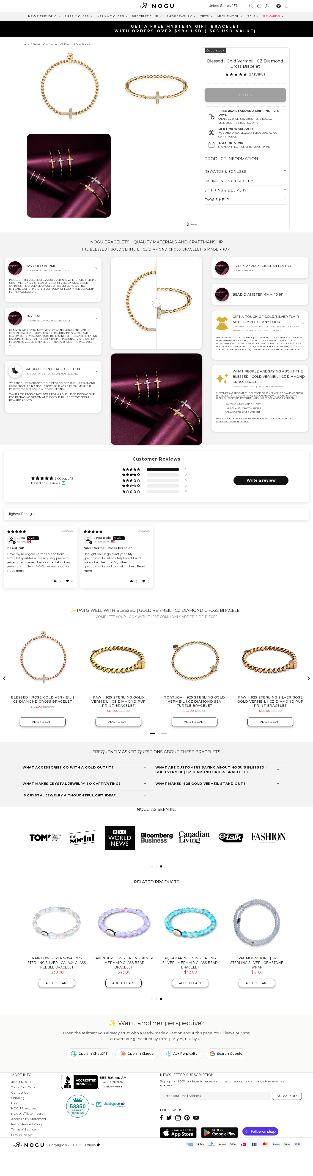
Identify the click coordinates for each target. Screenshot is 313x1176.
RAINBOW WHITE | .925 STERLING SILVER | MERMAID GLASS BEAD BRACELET (56, 962)
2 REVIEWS (257, 74)
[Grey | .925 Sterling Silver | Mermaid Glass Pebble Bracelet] (190, 922)
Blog (14, 1103)
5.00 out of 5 (64, 478)
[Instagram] (178, 1118)
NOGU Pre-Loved (24, 1108)
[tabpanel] (45, 837)
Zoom (194, 224)
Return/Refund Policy (27, 1124)
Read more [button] (15, 570)
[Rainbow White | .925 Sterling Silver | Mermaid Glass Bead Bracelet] (57, 922)
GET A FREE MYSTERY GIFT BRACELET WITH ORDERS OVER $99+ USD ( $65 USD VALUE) (158, 28)
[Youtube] (196, 1118)
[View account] (267, 6)
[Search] (251, 5)
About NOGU (21, 1082)
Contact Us (19, 1092)
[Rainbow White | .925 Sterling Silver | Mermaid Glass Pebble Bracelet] (123, 922)
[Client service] (259, 6)
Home (26, 44)
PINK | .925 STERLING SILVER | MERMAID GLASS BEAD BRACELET (256, 960)
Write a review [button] (261, 480)
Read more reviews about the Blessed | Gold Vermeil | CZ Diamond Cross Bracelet (255, 420)
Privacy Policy (21, 1134)
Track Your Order (24, 1087)
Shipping (18, 1098)
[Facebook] (161, 1118)
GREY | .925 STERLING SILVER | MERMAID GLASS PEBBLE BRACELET (190, 962)
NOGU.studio (156, 5)
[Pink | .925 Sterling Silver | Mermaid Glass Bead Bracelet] (257, 922)
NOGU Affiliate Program (29, 1113)
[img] (16, 531)
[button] (131, 469)
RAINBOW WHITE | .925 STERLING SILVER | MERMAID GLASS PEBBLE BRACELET (123, 962)
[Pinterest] (187, 1118)
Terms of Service (23, 1129)
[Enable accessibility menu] (278, 6)
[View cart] (287, 6)
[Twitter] (169, 1118)
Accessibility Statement (28, 1119)
